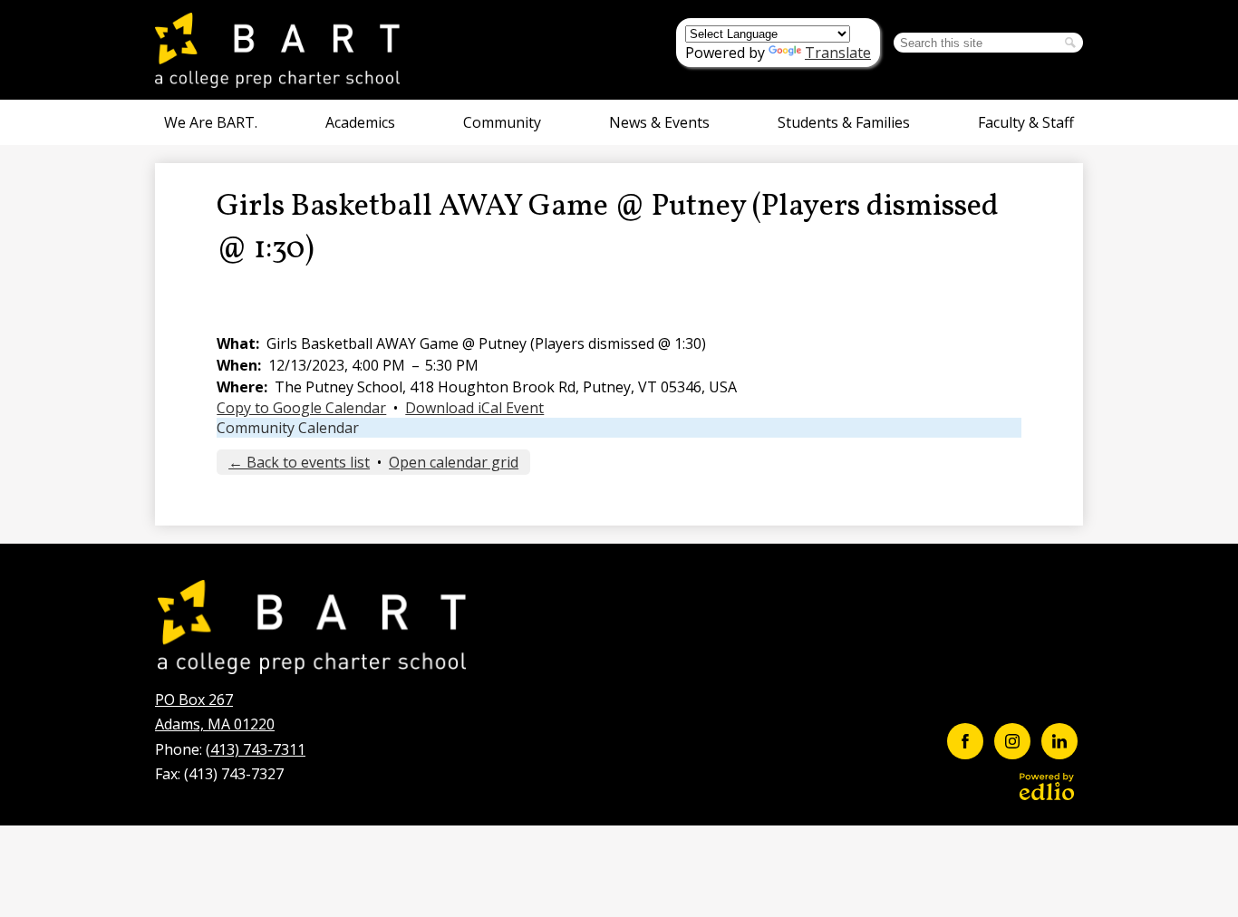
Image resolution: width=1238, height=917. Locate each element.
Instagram (1012, 741)
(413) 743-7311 (255, 749)
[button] (210, 122)
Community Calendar (288, 428)
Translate (838, 53)
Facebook (965, 741)
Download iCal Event (474, 408)
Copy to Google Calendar (301, 408)
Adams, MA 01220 (215, 712)
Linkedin (1059, 741)
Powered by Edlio (1047, 786)
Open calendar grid (453, 462)
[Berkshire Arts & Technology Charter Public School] (277, 50)
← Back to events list (299, 462)
